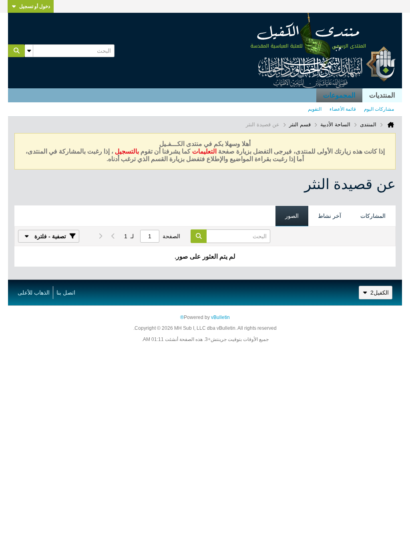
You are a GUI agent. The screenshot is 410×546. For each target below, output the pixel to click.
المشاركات (373, 216)
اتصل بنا (65, 292)
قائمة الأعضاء (343, 109)
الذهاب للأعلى (34, 292)
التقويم (315, 109)
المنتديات (382, 95)
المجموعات (339, 95)
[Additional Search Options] (28, 50)
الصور (292, 216)
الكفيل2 (379, 292)
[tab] (373, 216)
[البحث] (16, 50)
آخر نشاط (329, 216)
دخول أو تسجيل (34, 6)
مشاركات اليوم (379, 109)
